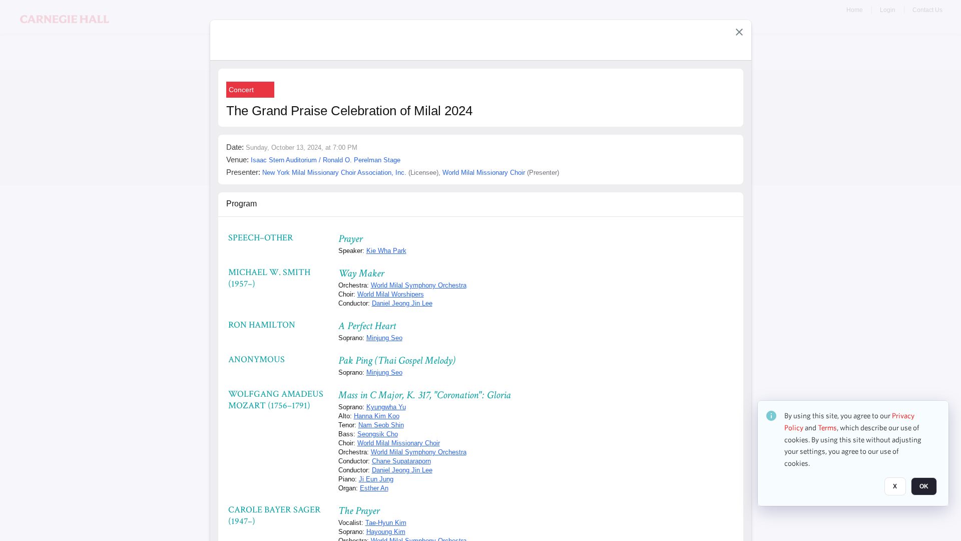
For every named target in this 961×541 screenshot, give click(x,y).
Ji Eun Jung (376, 479)
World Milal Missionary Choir (398, 443)
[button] (739, 32)
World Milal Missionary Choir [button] (483, 172)
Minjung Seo (384, 338)
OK (923, 486)
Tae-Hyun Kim (385, 522)
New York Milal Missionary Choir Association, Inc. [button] (334, 172)
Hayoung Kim (385, 531)
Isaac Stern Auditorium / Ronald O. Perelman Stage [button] (325, 160)
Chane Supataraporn (401, 461)
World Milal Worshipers (390, 294)
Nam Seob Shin (381, 425)
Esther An (374, 488)
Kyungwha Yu (386, 407)
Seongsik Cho (377, 434)
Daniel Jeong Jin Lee (402, 303)
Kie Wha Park (386, 250)
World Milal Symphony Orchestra (418, 285)
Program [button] (241, 203)
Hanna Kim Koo (376, 416)
